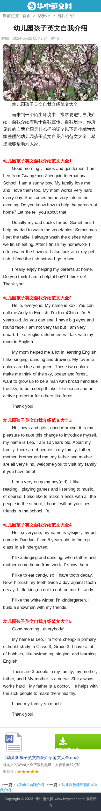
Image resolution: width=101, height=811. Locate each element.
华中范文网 (44, 799)
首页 (27, 16)
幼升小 (44, 16)
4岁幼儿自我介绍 (30, 785)
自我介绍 (65, 16)
